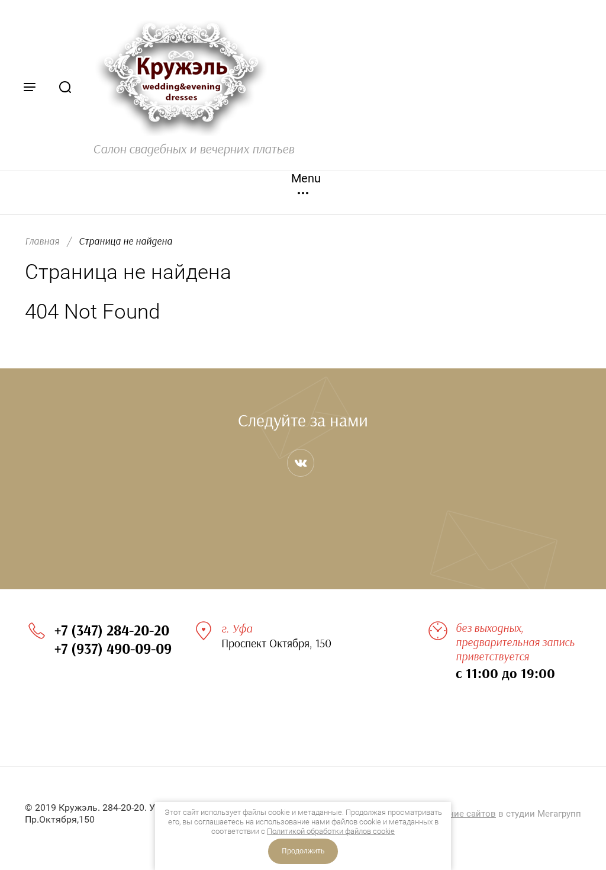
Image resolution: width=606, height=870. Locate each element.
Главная (42, 241)
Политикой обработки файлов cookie (331, 831)
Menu (303, 178)
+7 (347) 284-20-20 (111, 631)
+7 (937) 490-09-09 (113, 649)
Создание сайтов (459, 813)
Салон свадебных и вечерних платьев (193, 149)
